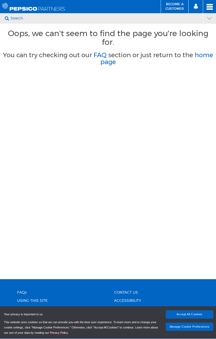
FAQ (100, 55)
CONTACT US (126, 292)
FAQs (22, 292)
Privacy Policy (59, 332)
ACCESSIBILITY (127, 301)
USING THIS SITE (32, 301)
